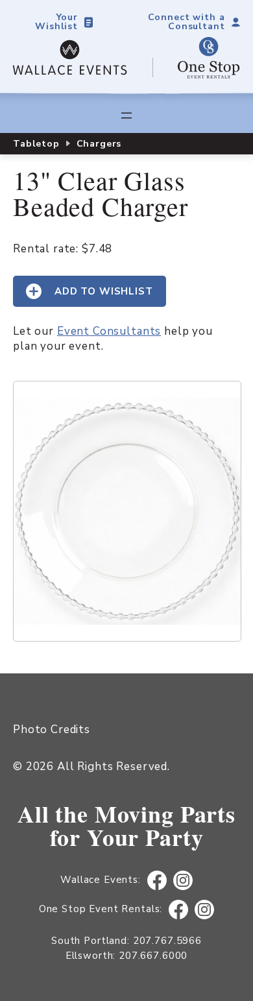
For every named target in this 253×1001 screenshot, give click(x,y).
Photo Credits (51, 729)
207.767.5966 (167, 940)
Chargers (99, 144)
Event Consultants (109, 331)
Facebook (157, 880)
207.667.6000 (153, 955)
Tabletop (36, 144)
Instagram (182, 880)
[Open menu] (126, 115)
